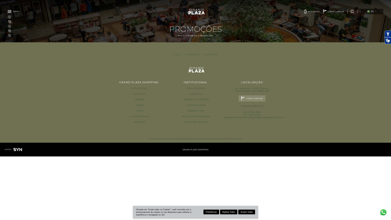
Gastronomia (140, 116)
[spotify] (9, 31)
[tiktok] (9, 35)
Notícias (192, 36)
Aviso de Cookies (196, 122)
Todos (177, 54)
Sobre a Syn (196, 110)
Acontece (192, 54)
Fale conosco (196, 88)
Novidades (211, 54)
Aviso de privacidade (196, 116)
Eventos (139, 122)
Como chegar (254, 98)
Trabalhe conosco (196, 99)
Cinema (139, 99)
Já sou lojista (196, 105)
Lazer (140, 105)
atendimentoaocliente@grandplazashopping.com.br (254, 117)
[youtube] (9, 26)
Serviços (140, 94)
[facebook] (9, 17)
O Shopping (140, 88)
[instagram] (9, 22)
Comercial (196, 94)
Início (181, 36)
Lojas (140, 110)
